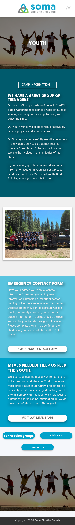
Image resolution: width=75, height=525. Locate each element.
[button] (69, 8)
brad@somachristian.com (37, 178)
